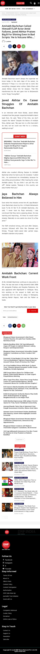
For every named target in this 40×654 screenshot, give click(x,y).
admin (9, 41)
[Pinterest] (19, 46)
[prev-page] (3, 517)
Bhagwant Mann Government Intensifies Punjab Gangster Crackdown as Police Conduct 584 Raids (20, 353)
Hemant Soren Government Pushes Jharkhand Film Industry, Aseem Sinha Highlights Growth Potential (19, 413)
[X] (14, 46)
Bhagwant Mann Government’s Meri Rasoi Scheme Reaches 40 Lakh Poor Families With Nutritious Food (19, 339)
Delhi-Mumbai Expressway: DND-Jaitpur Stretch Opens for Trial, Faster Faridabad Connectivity (20, 402)
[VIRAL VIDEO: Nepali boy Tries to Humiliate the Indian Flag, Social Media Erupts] (7, 481)
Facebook (8, 560)
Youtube (8, 569)
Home (3, 13)
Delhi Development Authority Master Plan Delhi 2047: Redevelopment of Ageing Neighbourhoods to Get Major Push (20, 395)
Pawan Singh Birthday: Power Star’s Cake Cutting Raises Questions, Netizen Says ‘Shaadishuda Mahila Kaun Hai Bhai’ (26, 454)
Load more (19, 439)
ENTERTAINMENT (19, 450)
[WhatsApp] (23, 46)
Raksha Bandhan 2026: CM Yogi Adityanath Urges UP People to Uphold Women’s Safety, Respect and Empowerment (19, 346)
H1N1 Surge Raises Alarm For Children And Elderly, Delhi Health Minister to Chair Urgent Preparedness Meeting (19, 374)
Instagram (8, 563)
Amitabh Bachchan (12, 317)
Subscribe (33, 310)
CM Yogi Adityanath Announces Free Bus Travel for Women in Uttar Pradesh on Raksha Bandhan (20, 433)
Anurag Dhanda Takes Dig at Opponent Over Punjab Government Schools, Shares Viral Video (20, 407)
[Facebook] (10, 46)
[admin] (3, 41)
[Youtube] (3, 568)
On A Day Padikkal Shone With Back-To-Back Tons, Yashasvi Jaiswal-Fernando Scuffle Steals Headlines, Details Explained (20, 367)
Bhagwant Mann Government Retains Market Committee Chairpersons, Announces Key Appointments (19, 420)
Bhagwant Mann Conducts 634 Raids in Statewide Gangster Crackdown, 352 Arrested (19, 427)
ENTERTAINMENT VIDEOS (12, 13)
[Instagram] (3, 562)
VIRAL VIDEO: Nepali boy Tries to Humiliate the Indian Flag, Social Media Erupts (25, 481)
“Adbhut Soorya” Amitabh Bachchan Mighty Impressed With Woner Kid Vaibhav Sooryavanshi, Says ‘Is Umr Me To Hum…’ (19, 159)
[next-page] (6, 517)
